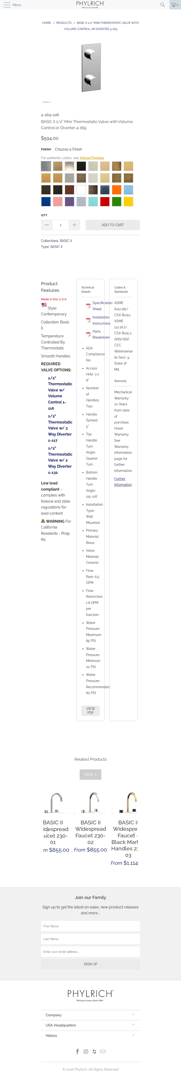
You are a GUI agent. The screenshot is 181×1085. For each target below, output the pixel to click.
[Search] (164, 5)
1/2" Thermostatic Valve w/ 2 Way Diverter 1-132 (60, 460)
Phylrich (80, 1069)
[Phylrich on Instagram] (86, 1052)
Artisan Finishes (92, 158)
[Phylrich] (90, 4)
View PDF (90, 711)
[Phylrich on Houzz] (94, 1052)
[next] (133, 833)
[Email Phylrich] (103, 1052)
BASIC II (66, 241)
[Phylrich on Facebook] (77, 1052)
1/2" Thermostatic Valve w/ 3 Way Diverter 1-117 (60, 428)
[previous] (48, 833)
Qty (44, 215)
